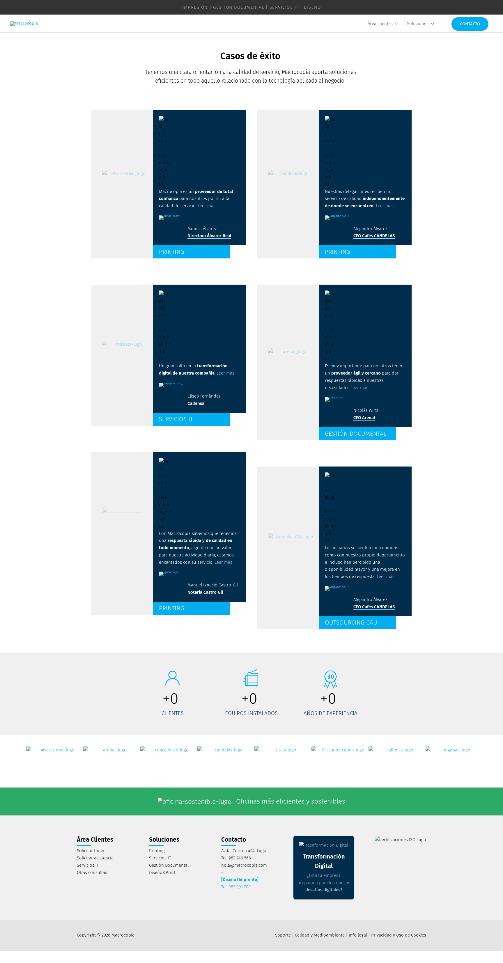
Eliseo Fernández (203, 396)
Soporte (283, 935)
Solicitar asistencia (95, 858)
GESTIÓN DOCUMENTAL (238, 7)
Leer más (206, 205)
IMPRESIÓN (195, 7)
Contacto (233, 839)
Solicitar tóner (91, 850)
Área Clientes (95, 839)
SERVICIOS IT (284, 7)
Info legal (358, 935)
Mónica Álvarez (202, 228)
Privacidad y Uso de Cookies (398, 935)
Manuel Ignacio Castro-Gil (212, 585)
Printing (157, 850)
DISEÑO (312, 7)
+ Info (349, 804)
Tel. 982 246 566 (236, 858)
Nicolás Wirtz (365, 410)
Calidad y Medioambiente (320, 935)
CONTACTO (470, 23)
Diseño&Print (162, 872)
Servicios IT (88, 865)
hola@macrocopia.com (244, 865)
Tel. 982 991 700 (236, 886)
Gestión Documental (169, 865)
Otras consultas (92, 872)
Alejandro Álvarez (370, 228)
